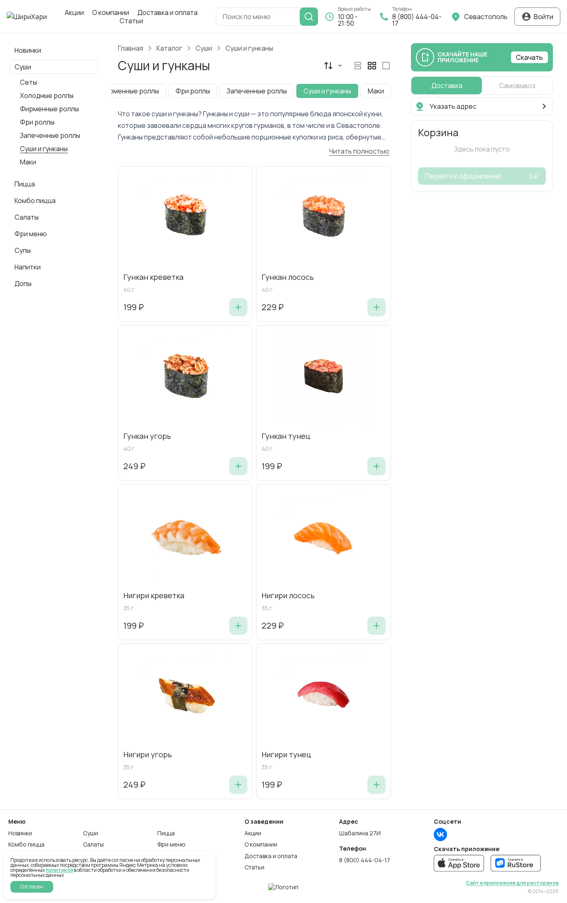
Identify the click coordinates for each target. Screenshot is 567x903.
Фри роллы (37, 122)
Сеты (28, 82)
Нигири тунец (286, 755)
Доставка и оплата (167, 12)
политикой (59, 870)
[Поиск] (309, 16)
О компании (110, 12)
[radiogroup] (372, 66)
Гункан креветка (153, 277)
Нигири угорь (147, 755)
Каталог (169, 48)
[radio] (358, 66)
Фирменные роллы (49, 108)
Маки (28, 161)
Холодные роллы (46, 95)
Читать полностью (359, 151)
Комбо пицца (26, 844)
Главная (130, 48)
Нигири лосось (288, 596)
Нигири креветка (153, 596)
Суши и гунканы (44, 148)
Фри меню (171, 844)
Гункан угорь (147, 436)
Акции (74, 12)
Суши (204, 48)
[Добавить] (238, 307)
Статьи (131, 20)
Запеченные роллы (50, 135)
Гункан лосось (288, 277)
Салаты (93, 844)
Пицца (166, 833)
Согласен (31, 886)
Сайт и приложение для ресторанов (512, 883)
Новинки (20, 833)
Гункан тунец (286, 436)
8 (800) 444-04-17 (364, 860)
